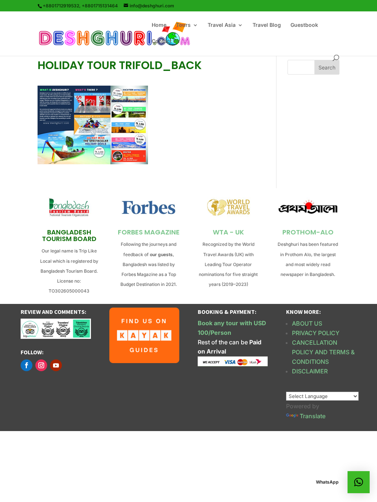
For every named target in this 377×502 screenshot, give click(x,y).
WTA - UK (228, 232)
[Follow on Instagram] (41, 365)
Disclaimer (310, 371)
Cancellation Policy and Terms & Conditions (323, 352)
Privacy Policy (315, 333)
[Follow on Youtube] (56, 365)
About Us (307, 323)
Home (159, 25)
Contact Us (166, 41)
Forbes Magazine (149, 232)
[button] (359, 482)
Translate (312, 416)
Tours (183, 25)
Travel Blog (267, 25)
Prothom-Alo (308, 232)
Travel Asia (222, 25)
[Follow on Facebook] (26, 365)
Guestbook (304, 25)
